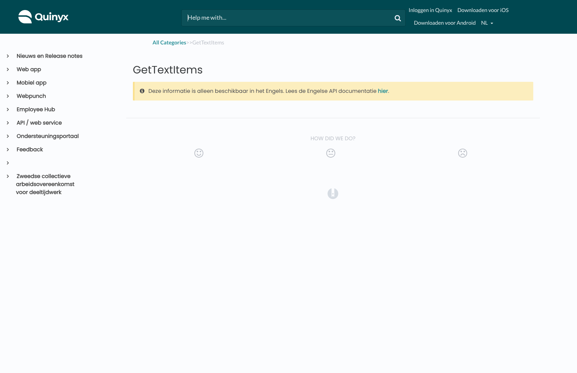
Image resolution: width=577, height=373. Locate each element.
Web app (28, 69)
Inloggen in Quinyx (430, 10)
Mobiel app (31, 82)
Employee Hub (35, 109)
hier (383, 91)
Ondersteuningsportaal (47, 136)
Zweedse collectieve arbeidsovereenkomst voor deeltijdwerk (45, 184)
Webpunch (31, 96)
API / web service (39, 123)
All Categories (169, 42)
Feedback (29, 149)
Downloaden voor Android (445, 23)
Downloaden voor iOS (483, 10)
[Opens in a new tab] (333, 193)
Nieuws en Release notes (49, 56)
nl (485, 23)
